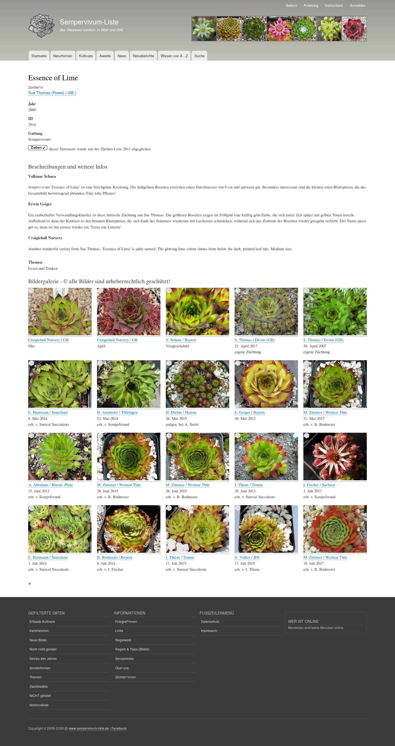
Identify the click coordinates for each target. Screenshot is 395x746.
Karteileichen (39, 630)
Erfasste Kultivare (42, 621)
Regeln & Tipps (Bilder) (132, 649)
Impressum (209, 630)
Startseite (38, 55)
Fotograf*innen (126, 621)
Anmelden (357, 5)
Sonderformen (40, 667)
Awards (105, 55)
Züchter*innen (125, 677)
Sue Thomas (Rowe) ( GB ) (52, 92)
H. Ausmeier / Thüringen (117, 412)
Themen (36, 677)
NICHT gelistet (40, 695)
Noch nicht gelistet (43, 649)
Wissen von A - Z (174, 55)
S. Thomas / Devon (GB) (255, 339)
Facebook (119, 728)
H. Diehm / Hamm (181, 412)
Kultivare (86, 55)
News (122, 55)
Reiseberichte (143, 55)
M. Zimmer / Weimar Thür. (325, 412)
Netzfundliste (39, 705)
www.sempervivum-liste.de (89, 728)
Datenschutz (210, 621)
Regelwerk (123, 640)
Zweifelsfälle (39, 686)
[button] (60, 334)
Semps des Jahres (43, 658)
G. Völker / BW (247, 557)
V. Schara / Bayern (181, 339)
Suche (199, 55)
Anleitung (311, 5)
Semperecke (124, 658)
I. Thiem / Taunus (249, 484)
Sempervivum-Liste (89, 21)
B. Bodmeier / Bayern (114, 557)
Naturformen (62, 55)
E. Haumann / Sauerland (47, 412)
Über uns (122, 667)
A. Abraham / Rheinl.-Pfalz (50, 484)
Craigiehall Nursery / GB (48, 339)
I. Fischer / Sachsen (319, 484)
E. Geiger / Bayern (250, 412)
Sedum (291, 5)
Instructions (334, 5)
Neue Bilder (38, 640)
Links (119, 630)
